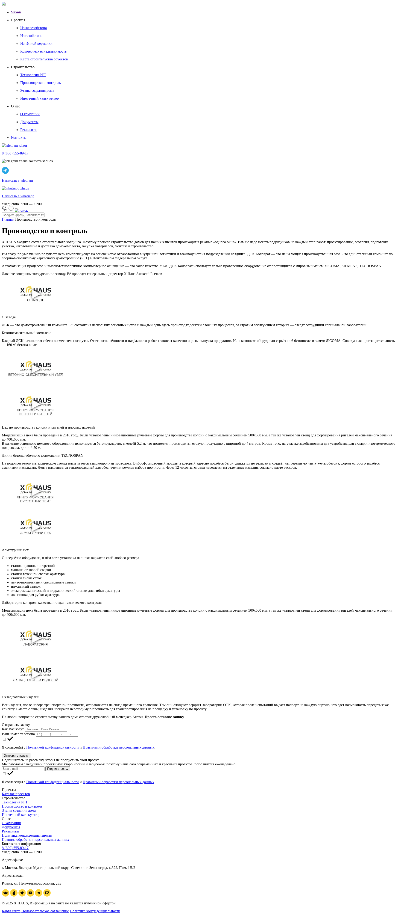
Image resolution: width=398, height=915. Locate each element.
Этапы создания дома (19, 810)
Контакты (18, 137)
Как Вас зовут (13, 729)
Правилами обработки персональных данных (118, 747)
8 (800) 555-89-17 (15, 848)
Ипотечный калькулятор (21, 815)
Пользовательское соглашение (45, 911)
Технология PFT (15, 802)
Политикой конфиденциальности (52, 747)
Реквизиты (10, 831)
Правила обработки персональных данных (35, 839)
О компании (11, 823)
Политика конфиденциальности (27, 835)
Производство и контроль (22, 806)
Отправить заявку (16, 755)
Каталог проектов (16, 794)
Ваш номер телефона (18, 734)
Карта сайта (11, 911)
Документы (11, 827)
